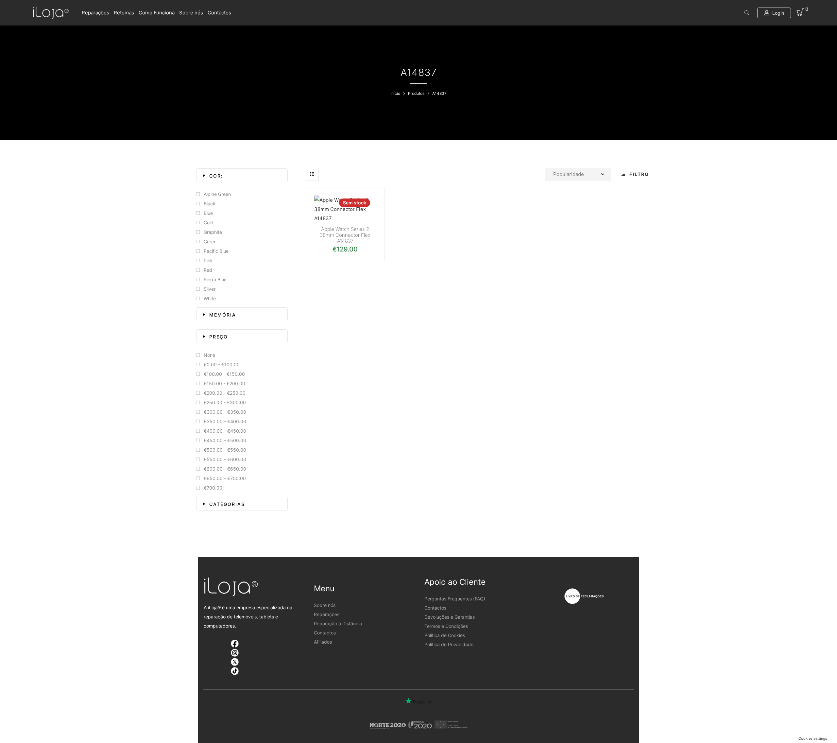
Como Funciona (157, 12)
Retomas (124, 12)
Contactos (219, 12)
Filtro (638, 174)
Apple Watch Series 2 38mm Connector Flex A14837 (345, 235)
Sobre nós (191, 12)
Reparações (95, 12)
